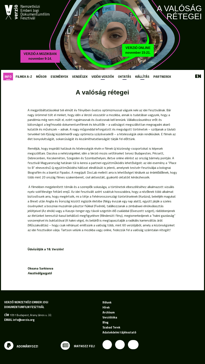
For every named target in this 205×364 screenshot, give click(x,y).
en (198, 76)
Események (59, 76)
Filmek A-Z (24, 76)
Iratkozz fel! (84, 346)
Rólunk (107, 302)
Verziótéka (109, 317)
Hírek (106, 307)
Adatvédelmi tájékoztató (119, 332)
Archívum (108, 312)
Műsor (41, 76)
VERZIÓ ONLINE (138, 50)
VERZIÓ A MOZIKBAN (40, 56)
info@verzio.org (23, 320)
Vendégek (79, 76)
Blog (105, 322)
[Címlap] (11, 12)
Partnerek (162, 76)
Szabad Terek (111, 327)
